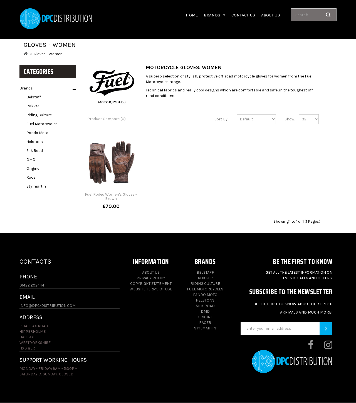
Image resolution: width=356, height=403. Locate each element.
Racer (31, 177)
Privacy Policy (151, 278)
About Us (151, 272)
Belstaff (33, 97)
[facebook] (305, 347)
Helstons (34, 141)
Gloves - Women (48, 54)
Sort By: (221, 119)
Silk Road (34, 150)
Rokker (32, 106)
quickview (111, 206)
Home (192, 15)
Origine (32, 168)
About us (270, 15)
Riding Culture (39, 115)
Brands (26, 88)
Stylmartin (36, 186)
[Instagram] (323, 347)
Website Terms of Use (151, 289)
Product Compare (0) (106, 118)
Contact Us (243, 15)
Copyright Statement (151, 283)
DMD (30, 159)
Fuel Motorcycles (42, 124)
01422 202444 (31, 285)
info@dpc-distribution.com (47, 305)
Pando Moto (37, 132)
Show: (287, 119)
